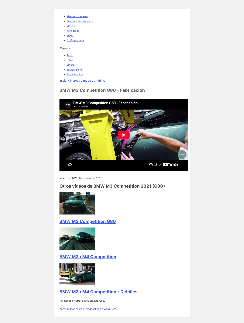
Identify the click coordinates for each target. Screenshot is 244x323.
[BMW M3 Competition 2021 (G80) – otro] (77, 213)
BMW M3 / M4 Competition (87, 256)
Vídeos (70, 25)
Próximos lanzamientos (80, 21)
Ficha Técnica (75, 74)
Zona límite (73, 30)
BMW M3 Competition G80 (87, 221)
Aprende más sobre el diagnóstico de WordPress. (88, 308)
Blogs (70, 35)
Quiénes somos (75, 40)
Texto (70, 55)
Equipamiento (75, 69)
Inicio (63, 80)
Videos (70, 64)
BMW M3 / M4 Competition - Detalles (98, 291)
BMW (101, 80)
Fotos (70, 59)
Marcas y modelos (77, 16)
